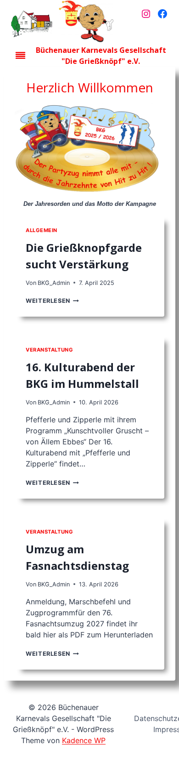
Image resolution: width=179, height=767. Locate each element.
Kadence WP (84, 740)
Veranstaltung (49, 350)
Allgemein (41, 230)
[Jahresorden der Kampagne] (89, 150)
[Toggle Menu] (20, 55)
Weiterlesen (50, 300)
